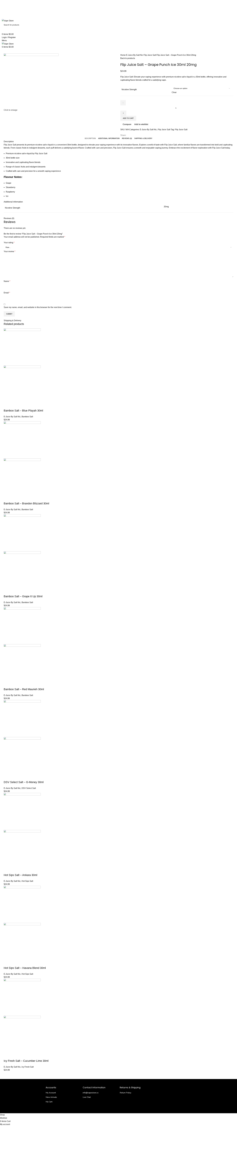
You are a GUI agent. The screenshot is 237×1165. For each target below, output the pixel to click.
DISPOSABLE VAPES (79, 51)
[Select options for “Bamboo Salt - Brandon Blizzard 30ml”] (7, 498)
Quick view (13, 406)
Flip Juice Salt (150, 55)
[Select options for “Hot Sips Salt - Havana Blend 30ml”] (7, 963)
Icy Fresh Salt (28, 1067)
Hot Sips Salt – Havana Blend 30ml (25, 967)
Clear (174, 92)
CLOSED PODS (96, 51)
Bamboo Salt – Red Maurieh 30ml (24, 689)
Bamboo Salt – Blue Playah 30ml (23, 410)
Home (123, 55)
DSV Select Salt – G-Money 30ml (24, 782)
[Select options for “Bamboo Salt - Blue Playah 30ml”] (7, 406)
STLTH (107, 51)
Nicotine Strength (129, 89)
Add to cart (128, 118)
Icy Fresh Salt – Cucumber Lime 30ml (26, 1060)
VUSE (127, 51)
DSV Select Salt (29, 788)
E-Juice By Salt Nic (28, 51)
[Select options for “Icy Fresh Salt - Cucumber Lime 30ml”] (7, 1056)
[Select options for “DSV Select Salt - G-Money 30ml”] (7, 777)
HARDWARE (63, 51)
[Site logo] (8, 21)
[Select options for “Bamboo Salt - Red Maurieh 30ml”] (7, 684)
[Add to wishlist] (27, 406)
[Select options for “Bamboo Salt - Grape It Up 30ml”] (7, 591)
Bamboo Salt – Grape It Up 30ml (23, 596)
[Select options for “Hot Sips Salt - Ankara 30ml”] (7, 870)
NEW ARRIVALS (9, 51)
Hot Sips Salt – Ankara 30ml (20, 875)
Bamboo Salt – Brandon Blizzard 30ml (26, 503)
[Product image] (22, 384)
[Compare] (20, 406)
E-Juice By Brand (47, 51)
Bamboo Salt (27, 417)
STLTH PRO (117, 51)
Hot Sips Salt (27, 881)
